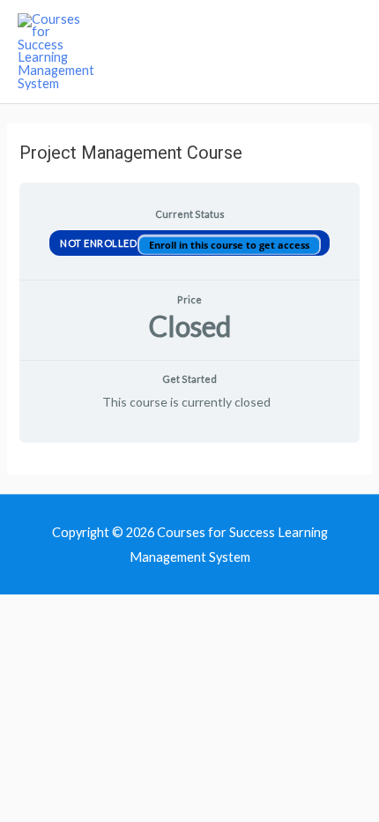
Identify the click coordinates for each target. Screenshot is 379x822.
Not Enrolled (99, 242)
